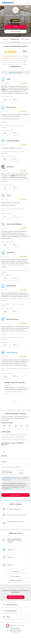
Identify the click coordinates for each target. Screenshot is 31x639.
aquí (10, 488)
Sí (4, 448)
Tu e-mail (3, 462)
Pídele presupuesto (15, 31)
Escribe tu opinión (6, 431)
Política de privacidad (15, 630)
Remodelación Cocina (13, 18)
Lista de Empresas (7, 621)
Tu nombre (4, 456)
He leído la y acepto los (15, 478)
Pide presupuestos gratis (15, 597)
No (4, 451)
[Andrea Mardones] (3, 353)
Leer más (3, 122)
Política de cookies (15, 632)
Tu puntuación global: (7, 422)
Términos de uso (6, 479)
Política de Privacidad (15, 478)
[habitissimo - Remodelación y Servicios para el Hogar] (7, 2)
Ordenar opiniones (16, 72)
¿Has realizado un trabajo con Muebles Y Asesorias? (12, 443)
